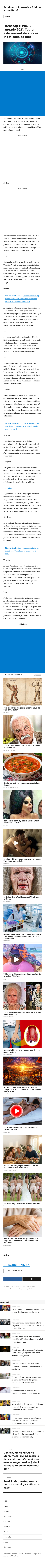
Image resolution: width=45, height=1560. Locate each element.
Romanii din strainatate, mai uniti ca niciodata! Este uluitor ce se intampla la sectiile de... (27, 1366)
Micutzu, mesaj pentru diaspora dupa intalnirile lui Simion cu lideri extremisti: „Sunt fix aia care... (27, 1339)
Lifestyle (6, 1527)
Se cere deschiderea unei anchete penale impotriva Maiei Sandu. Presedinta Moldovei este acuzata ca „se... (27, 1420)
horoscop (6, 1289)
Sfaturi (6, 1542)
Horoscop (31, 1287)
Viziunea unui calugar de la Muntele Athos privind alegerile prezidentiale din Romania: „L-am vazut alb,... (28, 1434)
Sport (5, 1506)
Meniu (7, 16)
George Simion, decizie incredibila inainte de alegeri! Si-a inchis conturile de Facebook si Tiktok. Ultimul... (28, 1407)
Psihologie (7, 1516)
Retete (6, 1532)
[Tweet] (31, 1279)
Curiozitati (7, 1522)
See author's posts (14, 1271)
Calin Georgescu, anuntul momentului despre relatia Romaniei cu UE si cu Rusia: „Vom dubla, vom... (28, 1325)
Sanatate (7, 1537)
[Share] (12, 1279)
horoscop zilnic (27, 1289)
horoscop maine (15, 1289)
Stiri (5, 1501)
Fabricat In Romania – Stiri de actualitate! (17, 1554)
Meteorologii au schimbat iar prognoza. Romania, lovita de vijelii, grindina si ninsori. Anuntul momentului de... (27, 1380)
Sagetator (7, 488)
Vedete (6, 1511)
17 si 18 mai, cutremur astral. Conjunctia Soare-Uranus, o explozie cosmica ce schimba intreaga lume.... (27, 1353)
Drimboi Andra (16, 1264)
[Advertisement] (22, 93)
